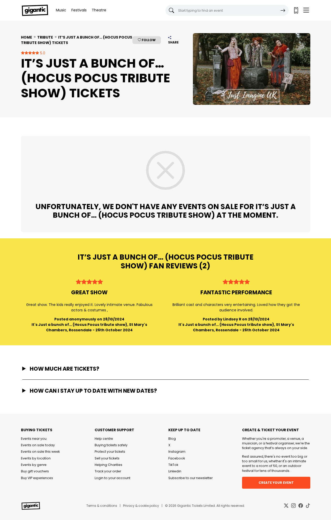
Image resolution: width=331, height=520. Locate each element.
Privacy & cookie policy (141, 505)
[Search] (283, 10)
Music (61, 10)
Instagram (176, 451)
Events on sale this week (40, 451)
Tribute (45, 37)
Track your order (108, 471)
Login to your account (112, 478)
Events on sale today (38, 445)
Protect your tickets (110, 451)
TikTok (173, 465)
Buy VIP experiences (37, 478)
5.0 (42, 53)
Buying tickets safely (111, 445)
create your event (276, 482)
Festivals (79, 10)
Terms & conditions (101, 505)
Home (26, 37)
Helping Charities (108, 465)
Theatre (99, 10)
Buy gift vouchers (35, 471)
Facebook (176, 458)
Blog (172, 438)
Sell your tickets (107, 458)
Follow (148, 40)
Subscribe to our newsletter (190, 478)
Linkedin (174, 471)
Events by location (36, 458)
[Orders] (295, 10)
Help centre (104, 438)
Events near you (34, 438)
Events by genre (34, 465)
